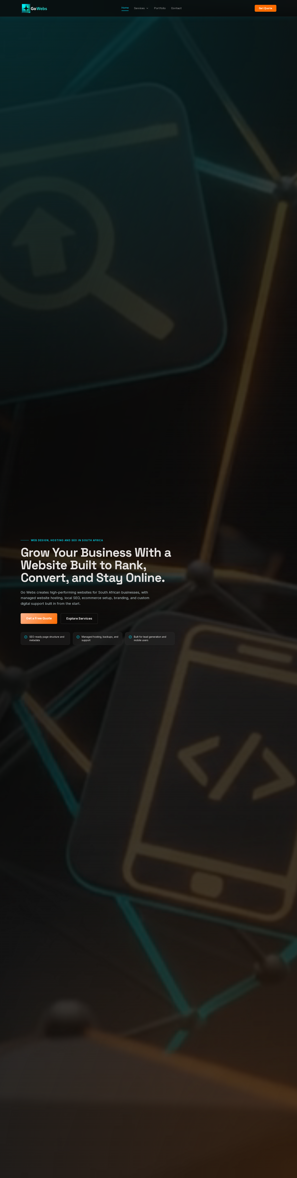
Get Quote (265, 8)
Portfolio (160, 8)
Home (125, 7)
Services (139, 8)
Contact (176, 8)
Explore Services (79, 618)
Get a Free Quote (39, 618)
